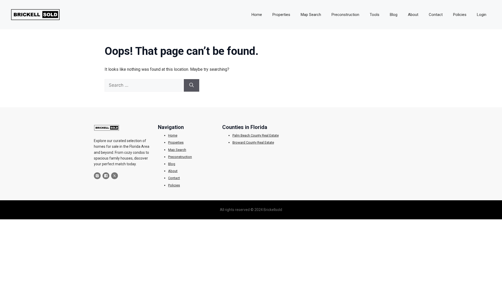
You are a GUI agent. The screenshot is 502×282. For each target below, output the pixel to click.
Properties (281, 14)
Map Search (311, 14)
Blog (393, 14)
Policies (459, 14)
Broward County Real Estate (253, 142)
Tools (374, 14)
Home (257, 14)
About (413, 14)
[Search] (191, 85)
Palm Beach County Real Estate (255, 135)
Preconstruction (345, 14)
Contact (436, 14)
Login (481, 14)
